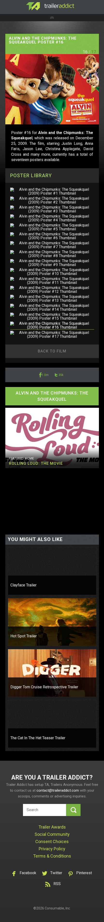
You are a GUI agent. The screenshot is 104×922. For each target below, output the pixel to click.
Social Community (52, 834)
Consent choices (52, 841)
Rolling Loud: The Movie (36, 463)
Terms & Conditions (52, 856)
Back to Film (52, 351)
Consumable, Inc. (58, 908)
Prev (19, 89)
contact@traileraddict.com (58, 790)
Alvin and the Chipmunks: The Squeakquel (52, 396)
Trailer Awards (52, 827)
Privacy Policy (52, 848)
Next (85, 89)
